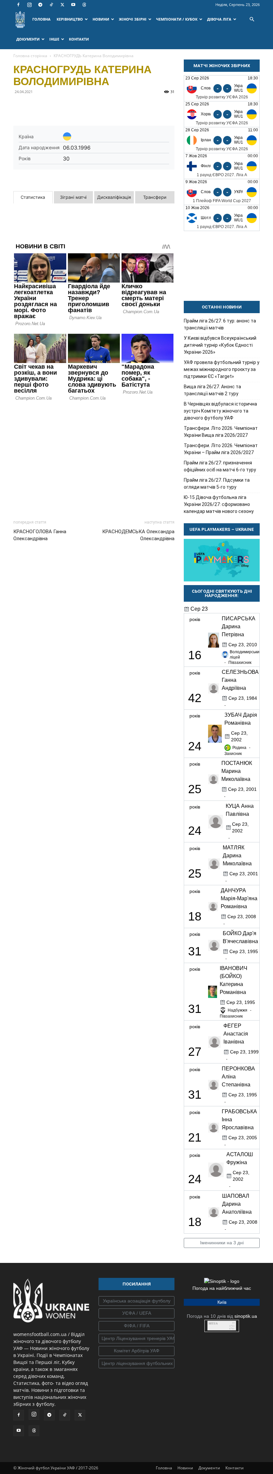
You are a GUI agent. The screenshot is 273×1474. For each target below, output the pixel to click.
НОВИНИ (101, 19)
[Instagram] (29, 4)
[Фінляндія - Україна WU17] (221, 166)
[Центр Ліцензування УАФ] (136, 1338)
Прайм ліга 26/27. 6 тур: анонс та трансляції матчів (220, 324)
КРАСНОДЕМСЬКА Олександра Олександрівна (138, 535)
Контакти (234, 1468)
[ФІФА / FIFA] (136, 1326)
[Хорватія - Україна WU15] (221, 114)
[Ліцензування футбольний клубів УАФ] (136, 1363)
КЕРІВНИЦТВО (70, 19)
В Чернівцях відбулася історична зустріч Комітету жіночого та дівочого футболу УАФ (220, 411)
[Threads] (84, 4)
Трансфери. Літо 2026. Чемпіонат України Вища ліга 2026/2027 (221, 432)
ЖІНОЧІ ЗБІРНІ (132, 19)
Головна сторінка (30, 56)
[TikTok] (51, 4)
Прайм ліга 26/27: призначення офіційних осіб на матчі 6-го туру (220, 466)
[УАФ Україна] (136, 1301)
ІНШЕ (54, 39)
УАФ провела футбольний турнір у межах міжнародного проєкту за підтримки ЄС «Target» (221, 369)
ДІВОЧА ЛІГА (219, 19)
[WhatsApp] (81, 106)
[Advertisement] (93, 458)
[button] (252, 19)
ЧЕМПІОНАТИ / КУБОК (176, 19)
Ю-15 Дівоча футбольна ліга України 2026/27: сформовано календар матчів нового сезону (219, 504)
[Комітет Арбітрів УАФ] (136, 1351)
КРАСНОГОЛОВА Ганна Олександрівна (39, 535)
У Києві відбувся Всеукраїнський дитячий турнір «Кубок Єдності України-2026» (220, 345)
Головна (164, 1468)
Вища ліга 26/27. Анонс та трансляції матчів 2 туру (212, 390)
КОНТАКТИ (79, 39)
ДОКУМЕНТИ (28, 39)
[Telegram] (40, 4)
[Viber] (66, 106)
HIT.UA (213, 1323)
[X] (62, 4)
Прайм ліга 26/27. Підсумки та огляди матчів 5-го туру (217, 483)
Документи (209, 1468)
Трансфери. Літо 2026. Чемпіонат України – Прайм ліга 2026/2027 (221, 449)
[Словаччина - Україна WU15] (221, 88)
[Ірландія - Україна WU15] (221, 140)
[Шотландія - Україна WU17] (221, 218)
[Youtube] (73, 4)
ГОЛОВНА (41, 19)
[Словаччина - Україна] (221, 192)
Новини (185, 1468)
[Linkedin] (96, 106)
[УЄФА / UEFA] (136, 1313)
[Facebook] (18, 4)
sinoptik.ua (245, 1316)
